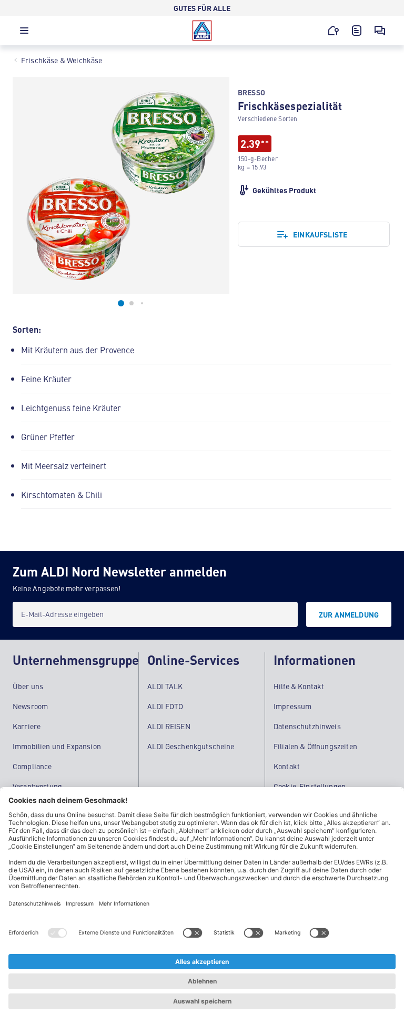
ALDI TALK (165, 686)
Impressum (292, 706)
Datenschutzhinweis (307, 726)
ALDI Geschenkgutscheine (191, 746)
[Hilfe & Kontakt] (379, 30)
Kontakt (287, 766)
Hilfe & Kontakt (299, 686)
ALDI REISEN (168, 726)
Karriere (27, 726)
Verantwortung (37, 786)
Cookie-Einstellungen (310, 786)
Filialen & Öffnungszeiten (315, 746)
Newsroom (30, 706)
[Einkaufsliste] (356, 30)
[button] (24, 33)
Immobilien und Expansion (57, 746)
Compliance (32, 766)
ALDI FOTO (165, 706)
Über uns (28, 686)
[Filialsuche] (333, 30)
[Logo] (202, 30)
